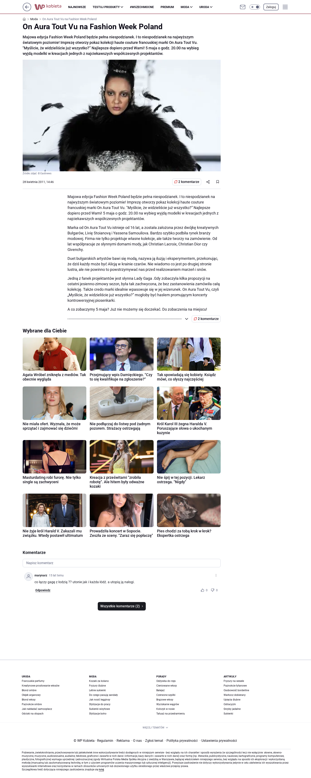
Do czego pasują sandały (103, 695)
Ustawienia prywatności (218, 741)
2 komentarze (188, 182)
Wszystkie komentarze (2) (120, 606)
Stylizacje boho (97, 713)
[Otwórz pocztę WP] (242, 7)
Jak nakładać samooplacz (37, 708)
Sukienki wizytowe (99, 708)
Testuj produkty (106, 7)
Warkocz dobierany (235, 695)
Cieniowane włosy (166, 685)
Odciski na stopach (33, 713)
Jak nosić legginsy (99, 699)
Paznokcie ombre (32, 704)
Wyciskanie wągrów (167, 704)
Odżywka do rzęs (166, 681)
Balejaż (160, 690)
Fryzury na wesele (234, 681)
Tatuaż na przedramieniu (170, 713)
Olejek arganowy (31, 695)
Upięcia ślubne (232, 699)
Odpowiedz (42, 590)
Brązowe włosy (164, 699)
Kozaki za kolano (99, 681)
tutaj (101, 769)
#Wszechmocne (142, 7)
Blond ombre (29, 690)
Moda (185, 7)
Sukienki (228, 713)
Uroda (204, 7)
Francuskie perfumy (33, 681)
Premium (167, 7)
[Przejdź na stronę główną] (27, 10)
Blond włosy (29, 699)
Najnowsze (77, 7)
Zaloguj (271, 7)
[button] (254, 7)
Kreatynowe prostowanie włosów (40, 685)
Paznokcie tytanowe (235, 685)
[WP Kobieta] (51, 7)
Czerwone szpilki (165, 695)
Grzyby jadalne (232, 708)
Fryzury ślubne (97, 685)
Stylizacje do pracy (99, 704)
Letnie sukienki (97, 690)
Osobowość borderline (236, 690)
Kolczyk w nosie (165, 708)
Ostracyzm (230, 704)
